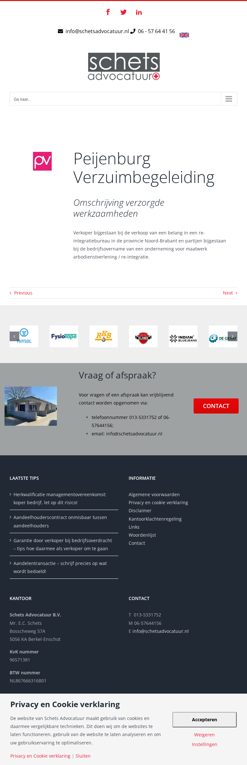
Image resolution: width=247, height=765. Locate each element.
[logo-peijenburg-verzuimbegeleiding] (42, 140)
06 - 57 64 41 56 (156, 31)
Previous (23, 293)
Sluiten (83, 756)
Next (228, 293)
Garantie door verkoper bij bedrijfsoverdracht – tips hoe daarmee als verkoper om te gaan (63, 544)
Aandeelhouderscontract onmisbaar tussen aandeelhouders (60, 521)
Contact (137, 543)
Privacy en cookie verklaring (158, 502)
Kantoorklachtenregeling (155, 519)
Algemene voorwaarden (154, 494)
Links (134, 527)
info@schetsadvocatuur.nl (98, 31)
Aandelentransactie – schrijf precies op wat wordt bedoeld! (60, 567)
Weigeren (204, 735)
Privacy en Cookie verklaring (40, 756)
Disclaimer (141, 510)
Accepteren (204, 719)
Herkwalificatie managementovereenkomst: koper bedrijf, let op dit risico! (60, 498)
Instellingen (204, 744)
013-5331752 (143, 417)
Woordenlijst (142, 535)
